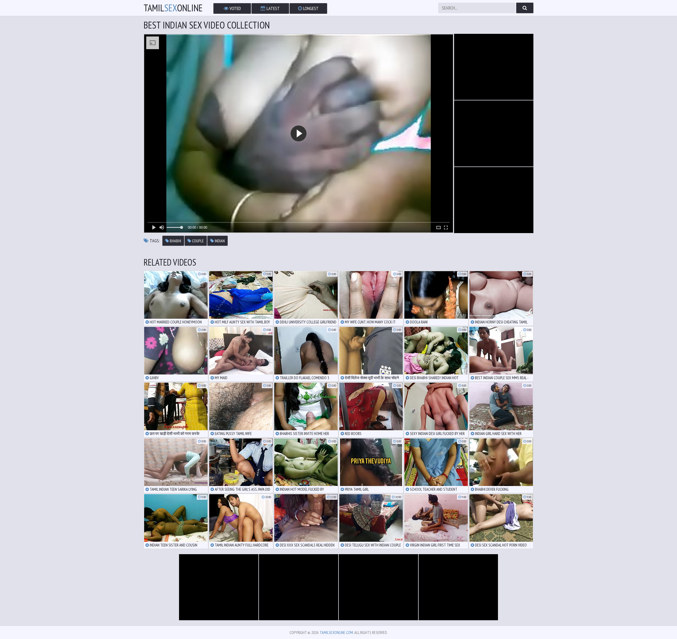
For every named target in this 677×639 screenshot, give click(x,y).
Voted (234, 8)
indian (219, 240)
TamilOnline (173, 8)
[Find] (524, 8)
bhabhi (175, 240)
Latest (273, 8)
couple (197, 240)
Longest (310, 8)
